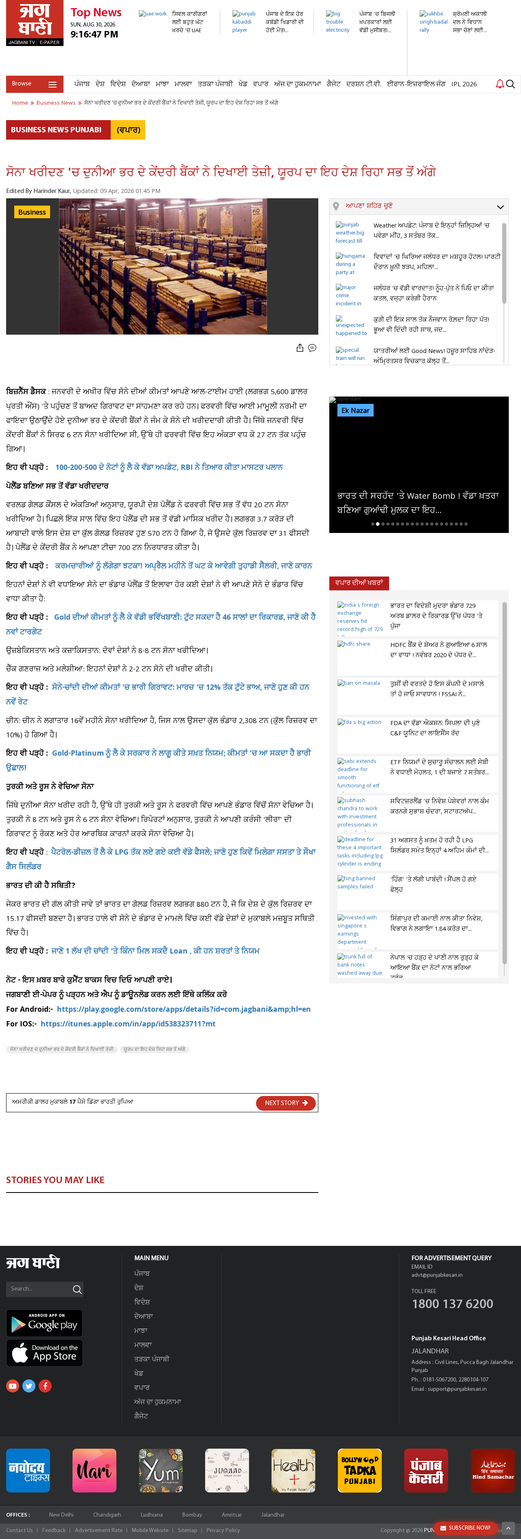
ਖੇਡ (243, 84)
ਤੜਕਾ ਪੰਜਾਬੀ (215, 84)
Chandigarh (107, 1515)
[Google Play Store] (64, 1323)
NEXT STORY (282, 1103)
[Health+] (293, 1471)
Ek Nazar (355, 411)
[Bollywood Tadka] (360, 1471)
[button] (427, 207)
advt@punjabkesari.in (437, 1275)
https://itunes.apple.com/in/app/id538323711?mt (128, 1025)
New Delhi (61, 1515)
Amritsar (232, 1515)
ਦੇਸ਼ (100, 84)
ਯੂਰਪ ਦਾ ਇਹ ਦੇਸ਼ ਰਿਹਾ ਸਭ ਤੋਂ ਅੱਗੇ (154, 1049)
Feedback (54, 1531)
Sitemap (187, 1531)
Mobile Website (150, 1531)
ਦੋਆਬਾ (140, 84)
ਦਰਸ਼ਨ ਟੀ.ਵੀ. (363, 84)
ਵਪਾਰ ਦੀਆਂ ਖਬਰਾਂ (359, 583)
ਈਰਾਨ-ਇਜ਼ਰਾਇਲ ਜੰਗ (416, 84)
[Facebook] (45, 1385)
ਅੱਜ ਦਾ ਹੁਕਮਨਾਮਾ (297, 84)
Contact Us (19, 1531)
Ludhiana (152, 1515)
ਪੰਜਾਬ (82, 84)
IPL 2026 (464, 84)
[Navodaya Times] (28, 1471)
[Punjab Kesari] (426, 1471)
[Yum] (161, 1471)
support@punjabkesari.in (457, 1389)
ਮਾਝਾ (162, 84)
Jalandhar (273, 1515)
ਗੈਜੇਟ (334, 84)
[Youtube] (12, 1385)
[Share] (300, 348)
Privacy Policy (223, 1531)
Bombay (192, 1515)
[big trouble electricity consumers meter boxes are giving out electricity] (362, 71)
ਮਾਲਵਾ (183, 84)
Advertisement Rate (99, 1531)
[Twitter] (28, 1385)
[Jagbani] (44, 1267)
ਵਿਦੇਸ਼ (118, 84)
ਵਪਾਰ (261, 84)
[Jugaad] (227, 1471)
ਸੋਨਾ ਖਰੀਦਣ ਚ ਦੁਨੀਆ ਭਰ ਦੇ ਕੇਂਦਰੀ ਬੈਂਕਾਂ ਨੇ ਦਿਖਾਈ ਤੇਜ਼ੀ (62, 1049)
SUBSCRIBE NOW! (469, 1528)
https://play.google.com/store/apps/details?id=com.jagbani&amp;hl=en (184, 1010)
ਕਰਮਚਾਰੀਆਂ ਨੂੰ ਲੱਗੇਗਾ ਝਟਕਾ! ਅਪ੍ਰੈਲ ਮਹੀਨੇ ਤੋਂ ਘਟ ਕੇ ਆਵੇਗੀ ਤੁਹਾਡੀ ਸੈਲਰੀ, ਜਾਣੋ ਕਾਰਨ (183, 567)
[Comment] (313, 348)
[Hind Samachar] (493, 1471)
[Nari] (94, 1471)
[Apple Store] (64, 1353)
